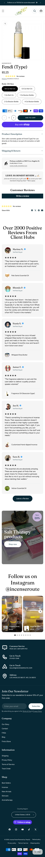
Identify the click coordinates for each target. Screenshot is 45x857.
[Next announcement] (40, 2)
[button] (3, 11)
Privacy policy (12, 843)
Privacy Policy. (37, 711)
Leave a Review (22, 498)
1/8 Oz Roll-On (9, 89)
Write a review (22, 196)
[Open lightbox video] (12, 614)
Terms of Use (27, 711)
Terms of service (23, 843)
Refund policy (36, 839)
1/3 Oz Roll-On (26, 89)
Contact (5, 729)
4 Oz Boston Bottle (32, 102)
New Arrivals (6, 792)
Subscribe (36, 706)
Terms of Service (8, 764)
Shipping (4, 78)
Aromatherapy (7, 800)
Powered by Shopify (24, 839)
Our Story (5, 724)
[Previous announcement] (4, 2)
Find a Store (6, 741)
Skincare (5, 796)
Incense (5, 787)
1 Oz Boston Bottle (27, 95)
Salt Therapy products (17, 534)
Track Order (6, 769)
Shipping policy (35, 843)
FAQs (4, 733)
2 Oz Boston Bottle (11, 102)
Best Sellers (6, 783)
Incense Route (13, 839)
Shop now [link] (13, 544)
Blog (3, 737)
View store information (18, 166)
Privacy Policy (7, 760)
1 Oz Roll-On (9, 95)
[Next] (40, 611)
